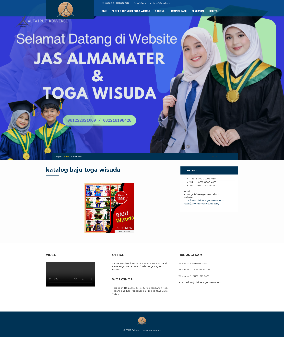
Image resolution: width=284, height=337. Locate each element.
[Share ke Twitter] (225, 156)
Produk (160, 10)
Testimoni (197, 10)
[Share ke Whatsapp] (234, 156)
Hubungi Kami (178, 10)
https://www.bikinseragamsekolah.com (204, 200)
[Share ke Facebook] (221, 156)
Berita (213, 10)
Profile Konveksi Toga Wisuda (131, 10)
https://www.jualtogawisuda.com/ (201, 203)
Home (103, 10)
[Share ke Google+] (230, 156)
